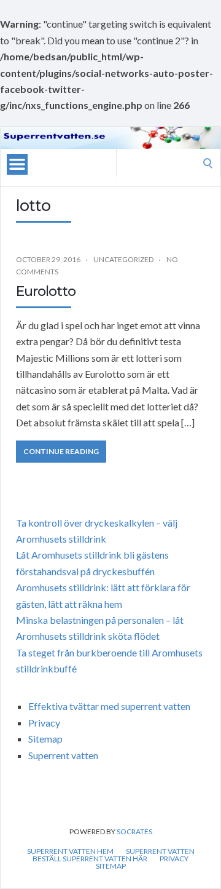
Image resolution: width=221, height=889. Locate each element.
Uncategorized (123, 259)
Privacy (44, 722)
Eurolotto (46, 291)
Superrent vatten (63, 755)
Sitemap (45, 738)
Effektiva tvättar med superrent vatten (109, 706)
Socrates (134, 831)
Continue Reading (61, 451)
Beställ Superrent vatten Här (90, 859)
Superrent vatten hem (70, 851)
